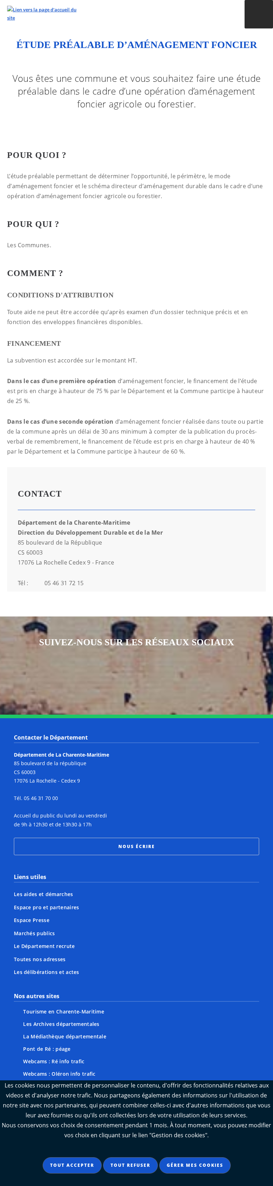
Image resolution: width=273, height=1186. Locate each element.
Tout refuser (130, 1165)
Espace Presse (31, 920)
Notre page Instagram (69, 674)
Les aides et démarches (43, 894)
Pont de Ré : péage (46, 1048)
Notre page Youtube (204, 674)
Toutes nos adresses (40, 959)
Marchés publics (34, 933)
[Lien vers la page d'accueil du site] (111, 14)
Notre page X (123, 674)
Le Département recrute (44, 946)
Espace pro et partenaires (46, 907)
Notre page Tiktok (150, 674)
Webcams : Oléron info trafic (59, 1073)
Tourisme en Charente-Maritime (63, 1011)
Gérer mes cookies (195, 1165)
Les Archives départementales (61, 1024)
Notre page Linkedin (177, 674)
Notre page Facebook (96, 674)
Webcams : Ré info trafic (53, 1061)
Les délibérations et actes (46, 972)
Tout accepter (72, 1165)
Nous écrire (136, 846)
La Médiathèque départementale (64, 1036)
